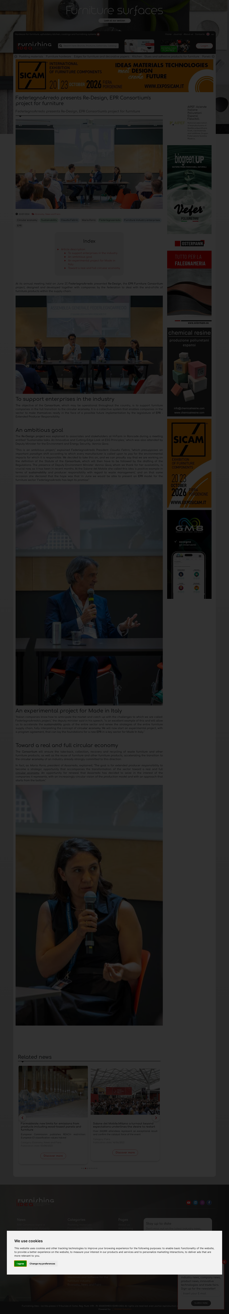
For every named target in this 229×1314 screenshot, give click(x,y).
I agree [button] (20, 1263)
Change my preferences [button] (42, 1263)
